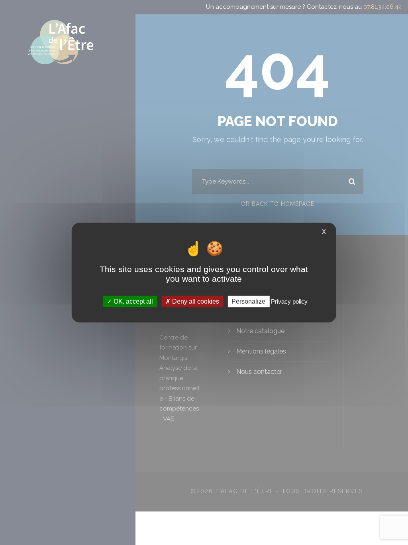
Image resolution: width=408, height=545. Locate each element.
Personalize (248, 301)
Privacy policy (289, 301)
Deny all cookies (195, 301)
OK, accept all (132, 301)
